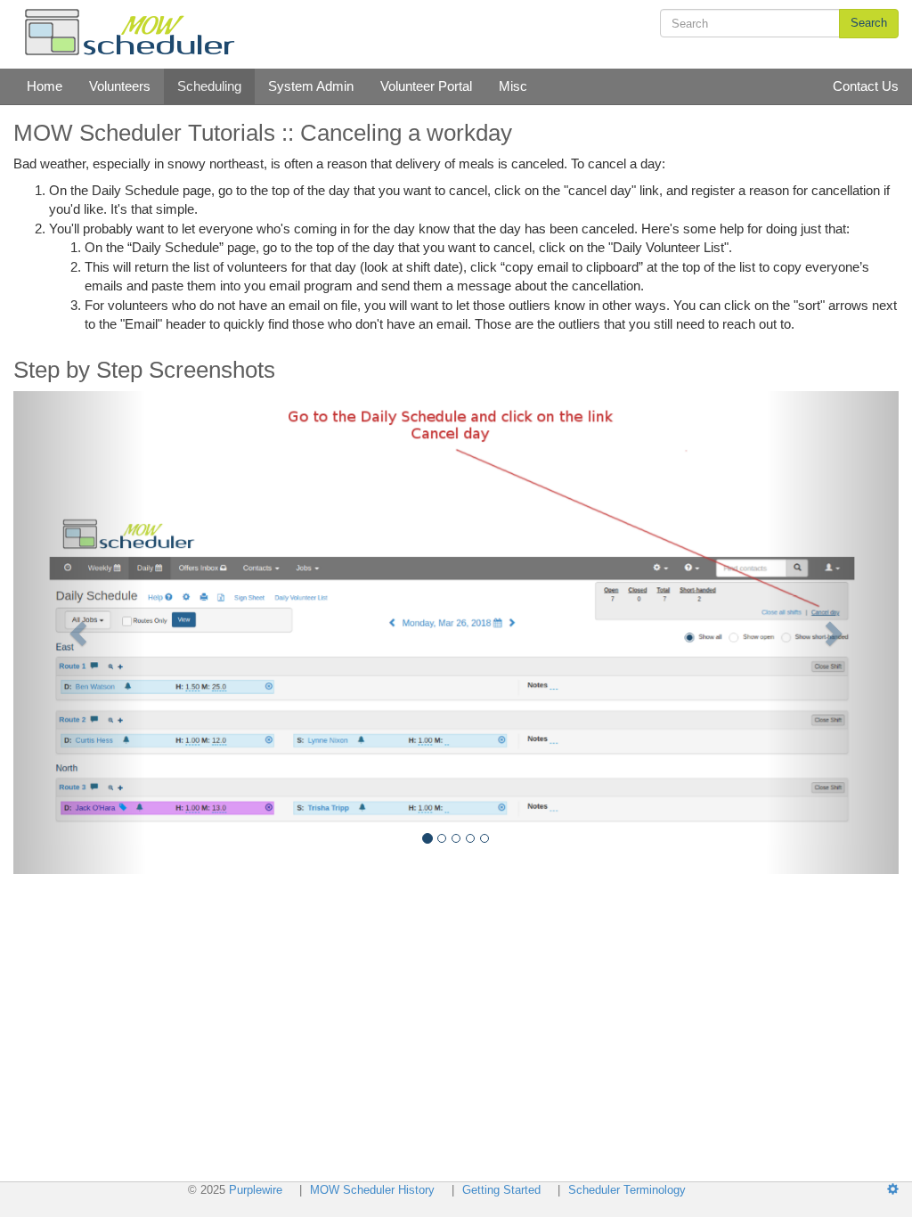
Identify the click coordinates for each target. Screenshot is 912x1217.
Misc (513, 86)
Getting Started (501, 1190)
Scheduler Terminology (627, 1190)
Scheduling (209, 86)
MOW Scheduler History (374, 1190)
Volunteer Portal (426, 86)
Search (869, 22)
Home (44, 86)
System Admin (311, 86)
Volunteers (120, 86)
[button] (79, 632)
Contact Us (866, 86)
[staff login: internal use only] (899, 1190)
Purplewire (255, 1190)
